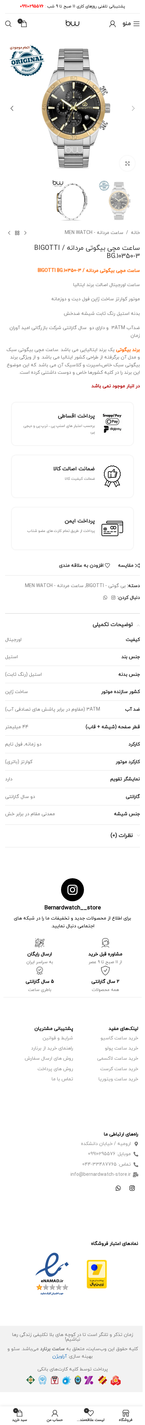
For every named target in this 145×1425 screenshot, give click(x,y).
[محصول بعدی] (9, 233)
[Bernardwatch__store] (72, 889)
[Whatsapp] (118, 1188)
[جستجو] (8, 23)
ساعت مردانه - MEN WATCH (94, 233)
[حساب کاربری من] (112, 23)
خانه (135, 233)
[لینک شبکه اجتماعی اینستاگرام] (113, 598)
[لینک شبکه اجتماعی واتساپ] (105, 598)
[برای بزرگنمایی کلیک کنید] (127, 163)
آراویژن (59, 1356)
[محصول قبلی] (25, 233)
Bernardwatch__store (73, 908)
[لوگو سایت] (72, 23)
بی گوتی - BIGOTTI (106, 586)
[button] (133, 108)
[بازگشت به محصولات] (17, 233)
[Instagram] (132, 1188)
